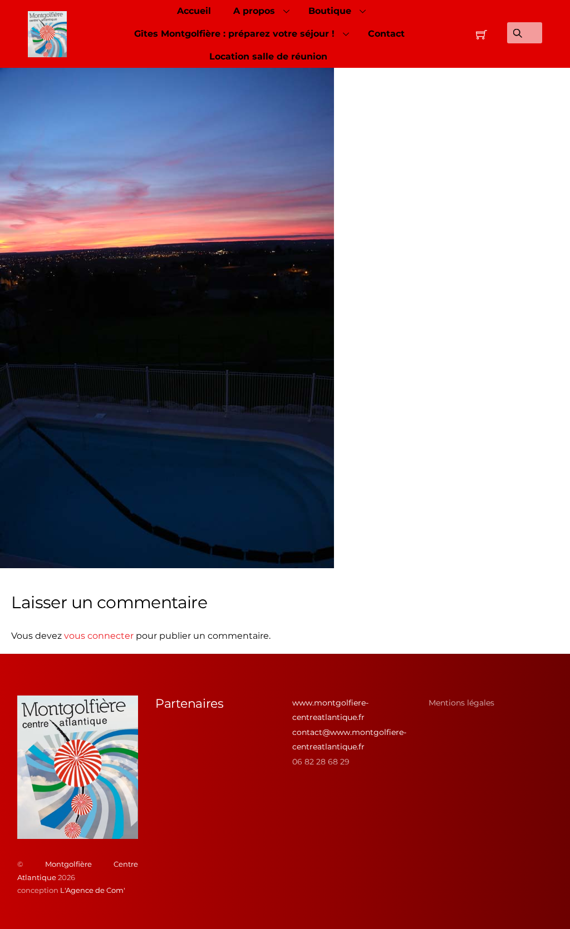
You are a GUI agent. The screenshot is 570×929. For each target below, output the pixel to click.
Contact (386, 33)
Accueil (194, 11)
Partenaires (189, 703)
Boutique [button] (329, 11)
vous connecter (99, 635)
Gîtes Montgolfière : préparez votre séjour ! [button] (234, 33)
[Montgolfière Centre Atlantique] (78, 834)
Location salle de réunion (268, 56)
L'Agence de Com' (92, 890)
